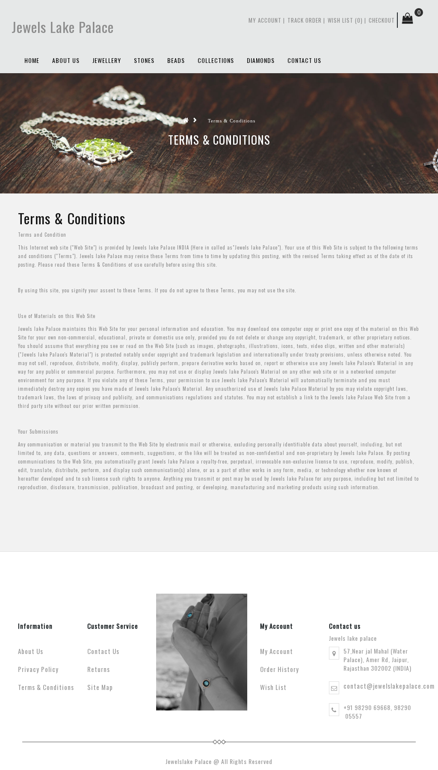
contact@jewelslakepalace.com (389, 685)
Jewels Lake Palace (63, 26)
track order (304, 20)
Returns (98, 669)
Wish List (273, 687)
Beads (176, 60)
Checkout (382, 20)
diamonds (261, 60)
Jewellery (106, 60)
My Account (265, 20)
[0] (405, 20)
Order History (279, 669)
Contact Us (103, 651)
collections (216, 60)
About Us (66, 60)
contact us (304, 60)
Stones (144, 60)
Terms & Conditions (231, 120)
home (31, 60)
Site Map (100, 687)
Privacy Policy (38, 669)
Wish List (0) (345, 20)
